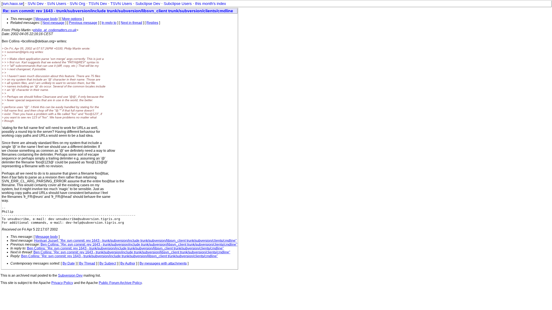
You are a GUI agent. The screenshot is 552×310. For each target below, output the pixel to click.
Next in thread (131, 23)
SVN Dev (36, 4)
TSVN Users (121, 4)
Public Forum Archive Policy (120, 283)
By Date (69, 263)
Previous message (83, 23)
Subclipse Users (178, 4)
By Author (127, 263)
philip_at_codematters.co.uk (54, 30)
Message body (46, 19)
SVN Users (56, 4)
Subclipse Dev (147, 4)
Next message (53, 23)
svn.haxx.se (13, 4)
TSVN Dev (98, 4)
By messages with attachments (163, 263)
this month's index (210, 4)
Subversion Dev (70, 275)
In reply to (109, 23)
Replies (152, 23)
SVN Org (77, 4)
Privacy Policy (62, 283)
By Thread (87, 263)
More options (72, 19)
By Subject (107, 263)
